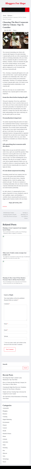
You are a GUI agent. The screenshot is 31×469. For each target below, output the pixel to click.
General (5, 428)
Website (6, 336)
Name (6, 323)
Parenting (5, 447)
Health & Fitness (7, 433)
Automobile (6, 408)
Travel (4, 461)
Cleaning (5, 416)
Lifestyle (5, 439)
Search (5, 364)
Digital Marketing (7, 419)
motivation (5, 442)
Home (4, 436)
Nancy (15, 30)
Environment (6, 422)
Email (6, 330)
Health (4, 430)
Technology (6, 459)
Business (5, 206)
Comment (7, 303)
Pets (4, 450)
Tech (4, 456)
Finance (5, 425)
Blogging (5, 411)
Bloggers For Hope (15, 3)
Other (4, 444)
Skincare (5, 453)
